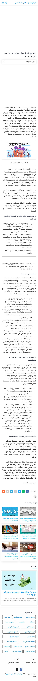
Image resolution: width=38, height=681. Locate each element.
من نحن (17, 659)
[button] (6, 2)
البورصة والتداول (30, 632)
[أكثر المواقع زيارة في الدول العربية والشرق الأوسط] (28, 511)
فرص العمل (7, 617)
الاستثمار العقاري (30, 646)
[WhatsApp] (23, 491)
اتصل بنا (34, 659)
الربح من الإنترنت (30, 617)
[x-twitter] (17, 669)
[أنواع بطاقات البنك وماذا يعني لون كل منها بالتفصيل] (10, 529)
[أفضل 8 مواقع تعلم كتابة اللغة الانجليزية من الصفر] (10, 511)
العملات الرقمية (30, 651)
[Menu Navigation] (3, 3)
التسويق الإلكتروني (13, 627)
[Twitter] (19, 491)
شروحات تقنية (30, 627)
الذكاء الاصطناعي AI (29, 641)
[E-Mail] (15, 491)
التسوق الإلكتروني (12, 632)
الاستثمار (32, 622)
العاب (6, 651)
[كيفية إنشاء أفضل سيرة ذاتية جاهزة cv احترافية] (28, 529)
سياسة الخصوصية (30, 662)
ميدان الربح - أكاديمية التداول (25, 3)
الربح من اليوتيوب (14, 636)
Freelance (7, 646)
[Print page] (8, 491)
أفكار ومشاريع (18, 617)
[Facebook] (27, 491)
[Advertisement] (19, 28)
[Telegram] (11, 491)
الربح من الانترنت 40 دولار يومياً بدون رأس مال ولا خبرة (19, 593)
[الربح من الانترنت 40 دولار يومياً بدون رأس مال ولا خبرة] (19, 580)
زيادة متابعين (31, 636)
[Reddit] (4, 491)
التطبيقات (22, 622)
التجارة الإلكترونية (12, 641)
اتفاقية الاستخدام (13, 662)
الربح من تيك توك (16, 651)
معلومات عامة (9, 622)
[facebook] (21, 669)
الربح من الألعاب (17, 646)
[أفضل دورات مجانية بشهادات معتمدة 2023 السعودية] (10, 547)
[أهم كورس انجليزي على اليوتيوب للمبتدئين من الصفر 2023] (28, 547)
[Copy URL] (35, 496)
